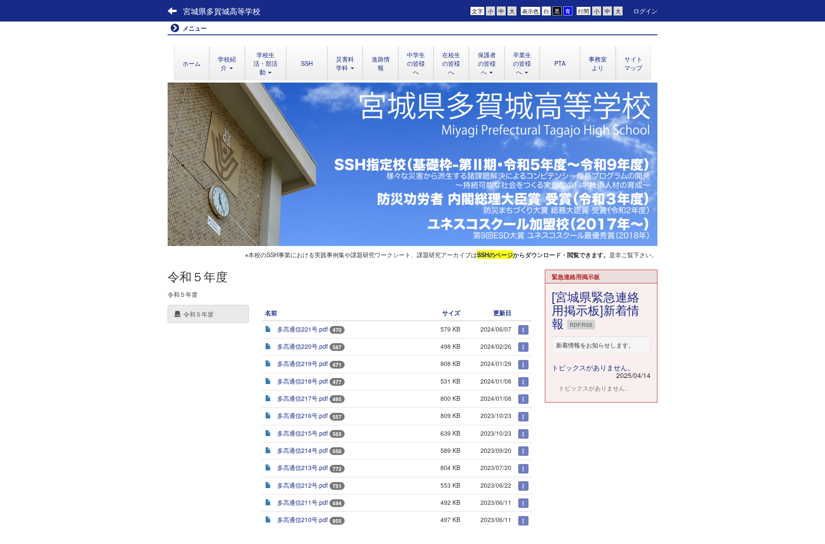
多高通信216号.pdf (302, 415)
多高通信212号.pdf (302, 485)
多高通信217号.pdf (302, 398)
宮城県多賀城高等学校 (221, 10)
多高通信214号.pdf (302, 450)
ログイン (645, 10)
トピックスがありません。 (593, 367)
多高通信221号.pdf (302, 329)
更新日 (502, 312)
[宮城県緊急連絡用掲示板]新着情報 (595, 310)
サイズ (451, 312)
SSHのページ (495, 254)
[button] (227, 63)
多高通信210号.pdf (302, 519)
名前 (271, 312)
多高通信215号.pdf (302, 433)
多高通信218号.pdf (302, 381)
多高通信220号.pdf (302, 346)
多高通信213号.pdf (302, 467)
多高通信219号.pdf (302, 363)
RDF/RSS (581, 324)
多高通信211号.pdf (302, 502)
